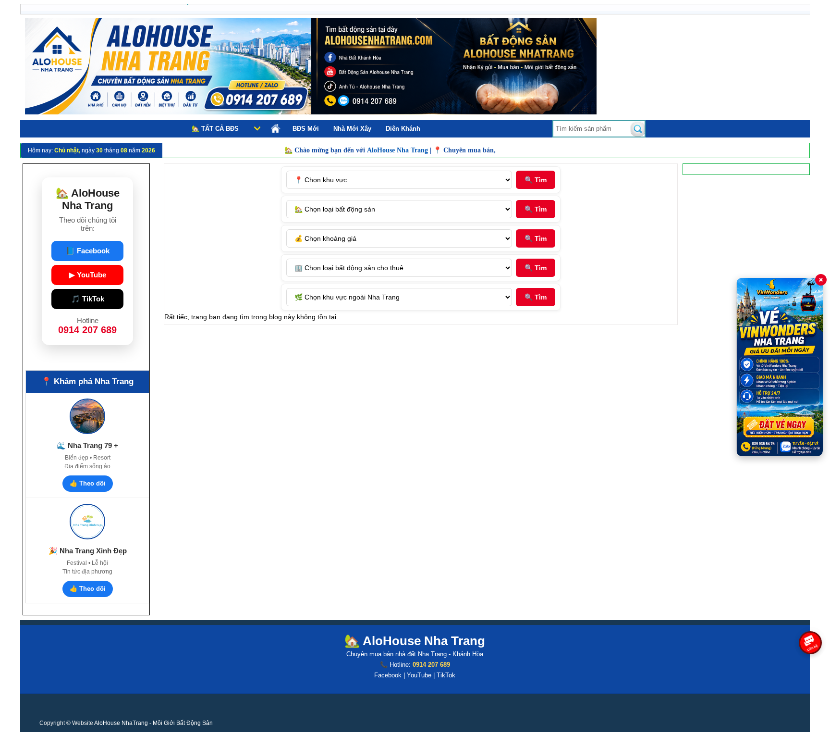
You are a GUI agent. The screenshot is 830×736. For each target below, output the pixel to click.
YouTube (419, 675)
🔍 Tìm (536, 180)
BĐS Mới (306, 128)
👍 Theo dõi (88, 483)
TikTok (446, 675)
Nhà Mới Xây (352, 128)
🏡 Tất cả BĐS (215, 128)
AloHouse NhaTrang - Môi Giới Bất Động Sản (153, 723)
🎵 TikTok (87, 299)
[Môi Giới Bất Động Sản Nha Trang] (311, 112)
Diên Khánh (403, 128)
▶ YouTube (87, 275)
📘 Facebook (88, 251)
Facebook (388, 675)
